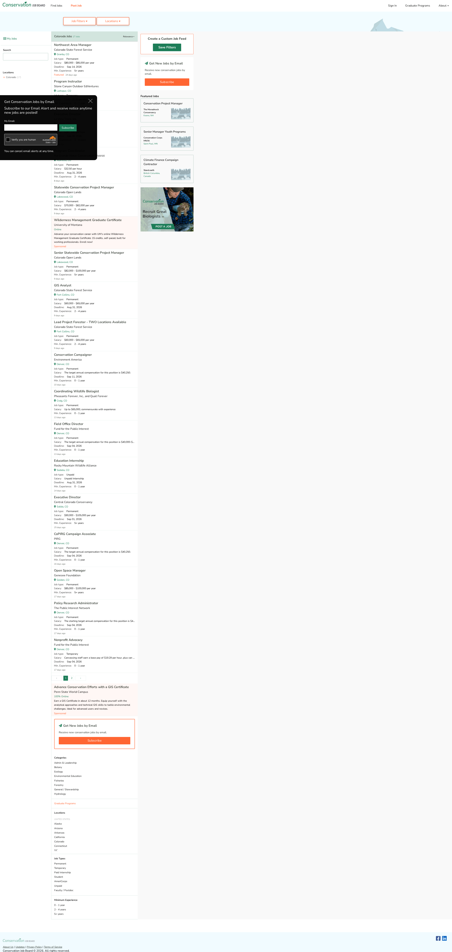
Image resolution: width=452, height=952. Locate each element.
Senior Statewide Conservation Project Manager (89, 253)
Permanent (60, 863)
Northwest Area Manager (72, 45)
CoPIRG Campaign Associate (75, 534)
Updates (20, 947)
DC (56, 850)
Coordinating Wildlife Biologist (76, 391)
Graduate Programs (417, 6)
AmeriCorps (60, 881)
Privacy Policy (34, 947)
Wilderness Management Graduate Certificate (88, 220)
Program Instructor (68, 81)
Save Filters (167, 47)
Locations (112, 21)
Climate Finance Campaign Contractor (161, 162)
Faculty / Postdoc (63, 890)
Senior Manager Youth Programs (165, 132)
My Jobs (11, 39)
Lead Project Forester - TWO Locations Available (90, 322)
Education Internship (69, 461)
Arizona (58, 828)
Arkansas (59, 832)
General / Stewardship (66, 789)
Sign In (392, 6)
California (59, 837)
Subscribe (95, 741)
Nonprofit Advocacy (68, 640)
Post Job (76, 6)
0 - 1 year (59, 905)
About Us (8, 947)
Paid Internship (62, 872)
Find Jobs (56, 6)
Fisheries (59, 780)
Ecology (58, 771)
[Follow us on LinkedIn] (444, 938)
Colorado (13, 77)
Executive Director (67, 497)
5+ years (59, 914)
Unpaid (58, 886)
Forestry (58, 785)
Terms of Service (53, 947)
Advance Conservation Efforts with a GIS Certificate (91, 687)
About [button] (443, 6)
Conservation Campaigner (73, 355)
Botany (58, 767)
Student (58, 877)
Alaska (58, 823)
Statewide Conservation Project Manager (84, 187)
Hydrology (60, 794)
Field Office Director (68, 424)
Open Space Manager (70, 570)
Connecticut (60, 846)
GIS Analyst (62, 285)
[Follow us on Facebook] (438, 938)
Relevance (128, 36)
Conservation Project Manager (163, 103)
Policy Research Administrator (76, 603)
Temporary (60, 868)
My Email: (9, 121)
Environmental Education (68, 776)
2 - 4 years (60, 909)
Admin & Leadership (65, 762)
